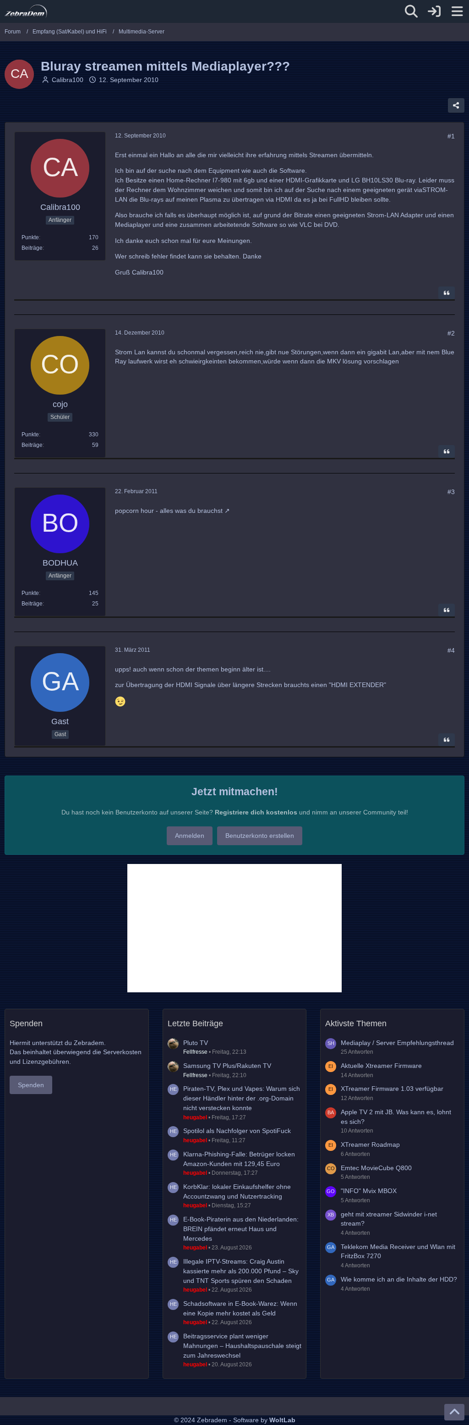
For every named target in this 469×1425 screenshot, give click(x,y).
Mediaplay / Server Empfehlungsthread (397, 1042)
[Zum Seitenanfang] (454, 1412)
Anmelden (189, 835)
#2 (451, 333)
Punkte (30, 237)
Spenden (31, 1085)
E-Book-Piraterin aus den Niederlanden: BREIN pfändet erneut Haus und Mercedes (241, 1229)
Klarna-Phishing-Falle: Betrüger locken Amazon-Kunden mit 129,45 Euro (239, 1158)
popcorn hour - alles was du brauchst (169, 510)
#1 (451, 136)
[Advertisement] (234, 928)
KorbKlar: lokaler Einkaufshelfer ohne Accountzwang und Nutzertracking (237, 1191)
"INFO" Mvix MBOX (369, 1190)
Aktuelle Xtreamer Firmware (381, 1065)
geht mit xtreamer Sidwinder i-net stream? (389, 1218)
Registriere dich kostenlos (256, 812)
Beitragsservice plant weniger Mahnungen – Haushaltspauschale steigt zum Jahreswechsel (242, 1345)
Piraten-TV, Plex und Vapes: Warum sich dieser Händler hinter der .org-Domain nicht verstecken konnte (241, 1098)
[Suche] (411, 11)
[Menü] (457, 11)
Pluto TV (195, 1042)
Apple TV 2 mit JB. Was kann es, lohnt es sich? (396, 1116)
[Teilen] (456, 105)
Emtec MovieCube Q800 (376, 1168)
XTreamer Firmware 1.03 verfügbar (392, 1088)
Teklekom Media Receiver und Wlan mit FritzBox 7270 (398, 1251)
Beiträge (32, 248)
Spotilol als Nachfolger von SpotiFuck (237, 1130)
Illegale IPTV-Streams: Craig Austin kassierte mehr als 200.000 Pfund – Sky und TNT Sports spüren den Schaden (241, 1271)
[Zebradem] (26, 11)
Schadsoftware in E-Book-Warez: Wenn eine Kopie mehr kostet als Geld (240, 1308)
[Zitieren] (446, 292)
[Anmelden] (434, 11)
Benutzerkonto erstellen (259, 835)
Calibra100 (67, 79)
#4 (451, 650)
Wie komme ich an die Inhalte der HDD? (399, 1279)
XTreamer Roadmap (370, 1144)
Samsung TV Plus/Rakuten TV (227, 1065)
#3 (451, 491)
